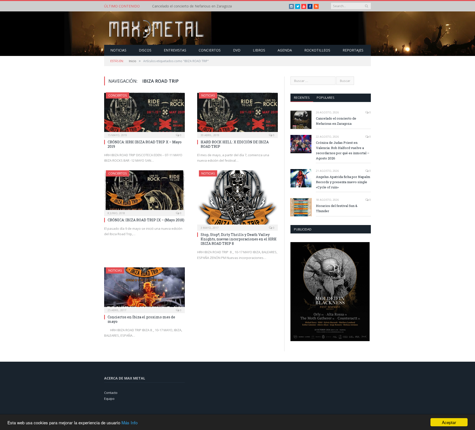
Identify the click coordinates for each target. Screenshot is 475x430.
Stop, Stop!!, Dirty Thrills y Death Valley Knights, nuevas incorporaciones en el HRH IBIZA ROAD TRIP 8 (239, 239)
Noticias (118, 50)
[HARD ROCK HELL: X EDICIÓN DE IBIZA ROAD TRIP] (237, 113)
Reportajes (353, 50)
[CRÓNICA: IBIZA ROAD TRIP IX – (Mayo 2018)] (144, 191)
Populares (325, 97)
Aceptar (449, 422)
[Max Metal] (157, 28)
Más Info (129, 422)
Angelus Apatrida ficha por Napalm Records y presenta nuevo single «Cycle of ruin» (343, 182)
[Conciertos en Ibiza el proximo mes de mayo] (144, 288)
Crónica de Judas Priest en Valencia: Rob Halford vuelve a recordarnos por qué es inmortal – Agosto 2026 (209, 6)
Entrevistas (175, 50)
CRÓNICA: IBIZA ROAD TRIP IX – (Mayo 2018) (146, 220)
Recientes (302, 97)
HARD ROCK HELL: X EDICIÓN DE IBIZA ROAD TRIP (235, 144)
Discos (145, 50)
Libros (259, 50)
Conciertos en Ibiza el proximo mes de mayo (141, 319)
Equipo (109, 398)
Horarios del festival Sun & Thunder (336, 208)
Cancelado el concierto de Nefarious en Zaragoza (336, 121)
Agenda (285, 50)
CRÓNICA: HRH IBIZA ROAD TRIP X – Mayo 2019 (145, 144)
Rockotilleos (317, 50)
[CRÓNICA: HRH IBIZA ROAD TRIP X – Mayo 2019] (144, 113)
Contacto (111, 392)
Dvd (236, 50)
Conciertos (210, 50)
